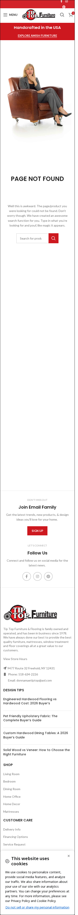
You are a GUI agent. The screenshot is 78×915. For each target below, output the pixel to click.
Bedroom (9, 781)
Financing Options (15, 837)
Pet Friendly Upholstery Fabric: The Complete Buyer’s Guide (30, 718)
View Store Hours (15, 659)
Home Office (12, 796)
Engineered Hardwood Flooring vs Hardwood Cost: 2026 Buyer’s (30, 701)
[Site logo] (39, 14)
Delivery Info (12, 829)
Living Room (11, 774)
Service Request (14, 844)
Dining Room (11, 789)
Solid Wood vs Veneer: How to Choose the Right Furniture (36, 752)
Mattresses (11, 811)
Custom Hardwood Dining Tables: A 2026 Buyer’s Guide (35, 735)
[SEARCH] (53, 238)
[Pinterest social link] (64, 7)
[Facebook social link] (26, 576)
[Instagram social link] (37, 576)
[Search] (62, 14)
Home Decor (11, 804)
